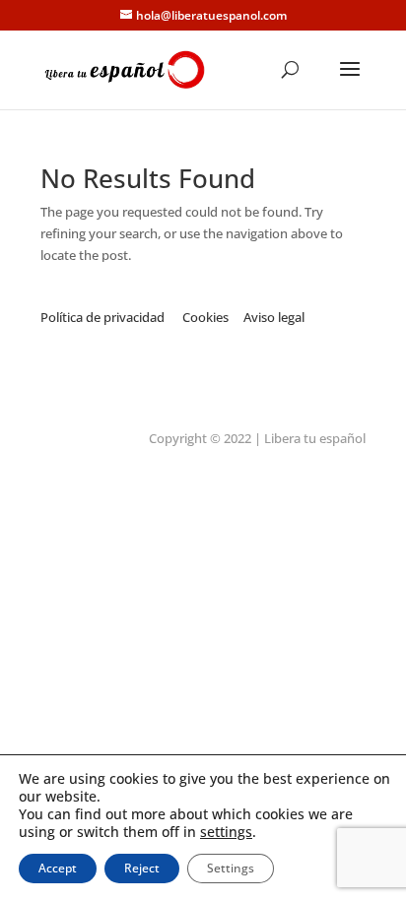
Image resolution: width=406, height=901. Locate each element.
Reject (142, 868)
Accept (57, 868)
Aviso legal (275, 317)
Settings (230, 868)
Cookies (207, 317)
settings (226, 832)
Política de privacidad (102, 317)
